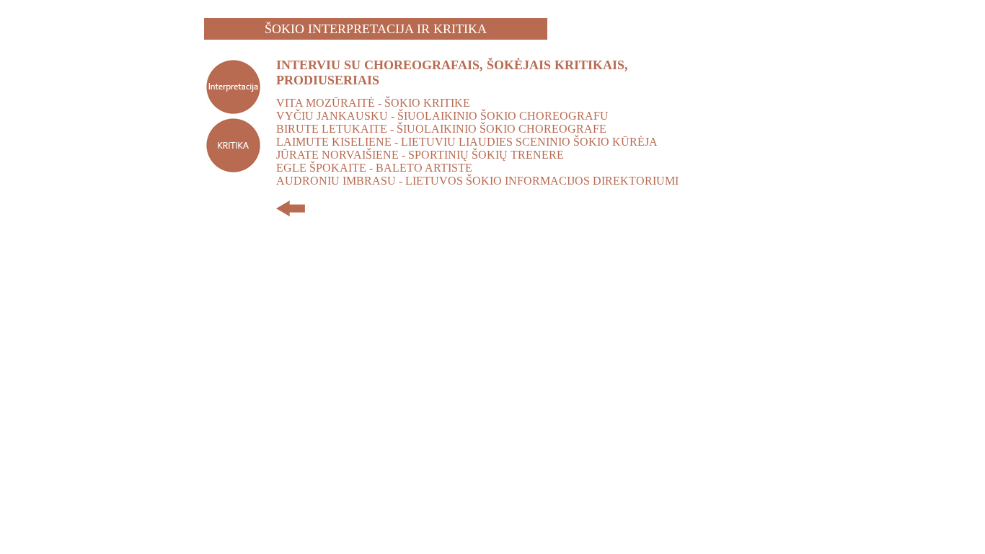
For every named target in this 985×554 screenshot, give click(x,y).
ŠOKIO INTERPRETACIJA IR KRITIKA (376, 29)
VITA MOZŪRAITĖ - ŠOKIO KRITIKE (373, 103)
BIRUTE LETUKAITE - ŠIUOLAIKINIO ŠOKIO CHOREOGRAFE (441, 129)
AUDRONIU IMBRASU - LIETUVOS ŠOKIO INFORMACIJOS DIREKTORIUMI (477, 181)
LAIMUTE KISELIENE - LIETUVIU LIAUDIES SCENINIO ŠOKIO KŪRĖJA (467, 142)
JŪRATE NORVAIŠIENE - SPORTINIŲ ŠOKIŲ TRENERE (420, 155)
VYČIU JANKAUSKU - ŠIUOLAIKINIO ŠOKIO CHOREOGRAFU (442, 116)
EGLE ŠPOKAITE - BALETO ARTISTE (374, 168)
